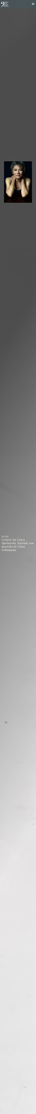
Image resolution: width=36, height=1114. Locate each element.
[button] (33, 4)
